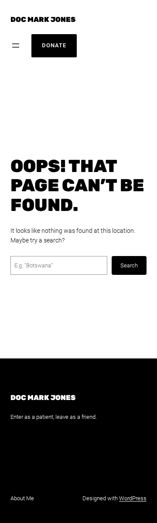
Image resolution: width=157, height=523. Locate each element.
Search (129, 265)
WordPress (133, 498)
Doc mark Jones (42, 19)
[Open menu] (15, 45)
